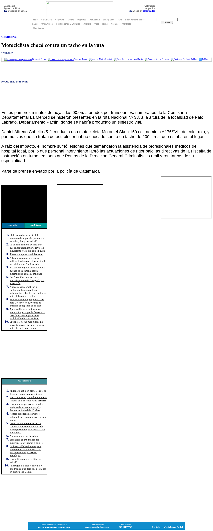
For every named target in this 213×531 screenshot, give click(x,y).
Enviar (140, 59)
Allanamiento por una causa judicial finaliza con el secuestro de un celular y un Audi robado (28, 260)
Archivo (87, 24)
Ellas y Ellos (108, 20)
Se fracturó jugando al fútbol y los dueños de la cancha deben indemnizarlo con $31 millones (27, 270)
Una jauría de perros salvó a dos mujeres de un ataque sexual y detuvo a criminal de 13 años (26, 407)
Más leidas (12, 225)
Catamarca (46, 20)
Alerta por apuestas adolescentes (26, 254)
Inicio (35, 20)
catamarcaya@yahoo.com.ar (97, 527)
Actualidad (95, 20)
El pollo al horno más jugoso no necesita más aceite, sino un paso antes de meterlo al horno (27, 324)
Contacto (126, 24)
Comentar (165, 59)
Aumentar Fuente (81, 59)
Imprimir (108, 59)
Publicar (194, 59)
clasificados (149, 11)
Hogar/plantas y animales (68, 24)
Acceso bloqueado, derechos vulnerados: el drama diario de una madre (28, 416)
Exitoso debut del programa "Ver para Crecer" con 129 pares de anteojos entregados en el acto (27, 302)
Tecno (105, 24)
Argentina (59, 20)
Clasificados (38, 28)
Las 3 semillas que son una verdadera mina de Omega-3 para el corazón (27, 280)
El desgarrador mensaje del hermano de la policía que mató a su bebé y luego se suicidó (27, 237)
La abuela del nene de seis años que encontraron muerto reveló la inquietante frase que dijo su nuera (27, 247)
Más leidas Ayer (24, 381)
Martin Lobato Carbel (173, 527)
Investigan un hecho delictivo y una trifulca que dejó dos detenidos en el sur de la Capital (28, 468)
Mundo (71, 20)
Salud (34, 24)
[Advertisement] (101, 71)
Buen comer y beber (134, 20)
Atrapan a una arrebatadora (24, 436)
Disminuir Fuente (39, 59)
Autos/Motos (47, 24)
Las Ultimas (35, 225)
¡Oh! (120, 20)
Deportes (81, 20)
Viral (96, 24)
